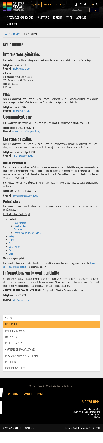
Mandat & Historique (15, 330)
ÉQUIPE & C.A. (11, 337)
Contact (32, 385)
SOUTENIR (57, 17)
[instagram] (80, 4)
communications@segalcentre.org (26, 131)
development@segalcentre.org (25, 195)
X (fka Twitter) (14, 246)
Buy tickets (35, 4)
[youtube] (76, 4)
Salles (8, 318)
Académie (81, 17)
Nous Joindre (11, 324)
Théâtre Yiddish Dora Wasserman (28, 233)
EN (92, 4)
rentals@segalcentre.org (23, 155)
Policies (41, 385)
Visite (69, 17)
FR (96, 4)
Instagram (13, 236)
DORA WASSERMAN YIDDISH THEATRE (21, 355)
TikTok (11, 239)
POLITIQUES (10, 362)
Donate (58, 4)
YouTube (12, 243)
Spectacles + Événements (20, 17)
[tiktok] (85, 4)
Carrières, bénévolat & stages (20, 349)
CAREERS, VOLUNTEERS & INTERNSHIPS (59, 385)
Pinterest (12, 250)
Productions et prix (15, 368)
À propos (12, 24)
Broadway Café (20, 226)
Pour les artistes (13, 343)
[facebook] (72, 4)
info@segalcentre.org (22, 68)
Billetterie (43, 17)
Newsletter (48, 4)
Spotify (11, 253)
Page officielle (20, 222)
